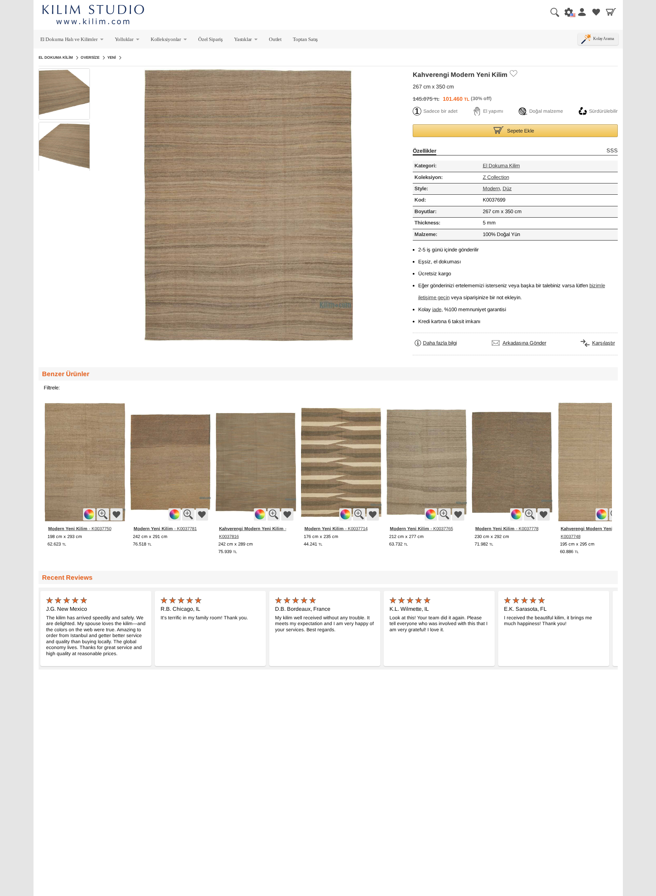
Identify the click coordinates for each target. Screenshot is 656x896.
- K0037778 (506, 528)
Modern (491, 188)
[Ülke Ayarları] (567, 12)
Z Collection (496, 177)
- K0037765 (421, 528)
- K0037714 (336, 528)
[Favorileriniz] (596, 12)
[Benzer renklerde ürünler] (89, 514)
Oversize (90, 57)
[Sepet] (611, 12)
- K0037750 (79, 528)
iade (436, 309)
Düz (507, 188)
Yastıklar (246, 40)
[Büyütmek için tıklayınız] (103, 514)
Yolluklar (127, 40)
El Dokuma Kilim (56, 57)
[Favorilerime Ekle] (513, 73)
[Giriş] (581, 12)
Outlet (275, 39)
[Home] (93, 15)
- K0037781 (165, 528)
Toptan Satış (305, 39)
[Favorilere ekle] (116, 514)
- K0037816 (252, 532)
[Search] (552, 12)
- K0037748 (594, 532)
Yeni (111, 57)
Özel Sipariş (210, 39)
